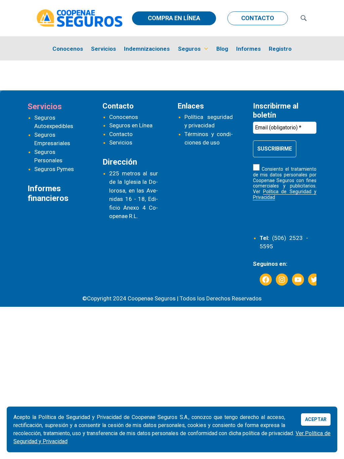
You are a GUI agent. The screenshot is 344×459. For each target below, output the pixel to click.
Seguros (189, 48)
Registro (280, 48)
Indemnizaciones (147, 48)
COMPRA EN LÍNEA (174, 18)
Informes (248, 48)
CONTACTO (257, 18)
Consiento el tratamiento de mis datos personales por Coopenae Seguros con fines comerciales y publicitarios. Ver (285, 183)
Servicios (103, 48)
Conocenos (67, 48)
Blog (222, 48)
